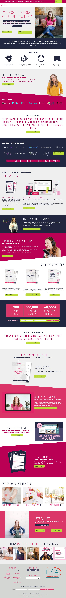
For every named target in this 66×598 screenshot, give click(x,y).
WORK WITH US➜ (57, 153)
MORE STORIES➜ (33, 131)
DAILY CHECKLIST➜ (33, 294)
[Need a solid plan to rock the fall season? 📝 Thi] (6, 553)
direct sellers (16, 43)
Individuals (17, 572)
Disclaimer (26, 596)
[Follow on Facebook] (28, 570)
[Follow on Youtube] (35, 570)
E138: (3, 252)
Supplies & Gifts (8, 576)
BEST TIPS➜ (54, 294)
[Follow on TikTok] (38, 570)
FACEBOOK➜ (40, 530)
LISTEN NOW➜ (7, 256)
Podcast (8, 572)
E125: (3, 246)
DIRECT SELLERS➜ (22, 32)
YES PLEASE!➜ (40, 376)
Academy (8, 573)
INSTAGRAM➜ (56, 530)
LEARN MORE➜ (8, 84)
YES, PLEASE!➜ (8, 209)
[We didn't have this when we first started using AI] (59, 553)
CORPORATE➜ (7, 31)
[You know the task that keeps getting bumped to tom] (19, 553)
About (8, 570)
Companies (17, 573)
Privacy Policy (32, 596)
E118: (3, 249)
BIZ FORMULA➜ (11, 294)
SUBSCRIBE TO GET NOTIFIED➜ (45, 408)
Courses (8, 574)
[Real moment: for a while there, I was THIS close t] (33, 553)
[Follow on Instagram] (31, 570)
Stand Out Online (17, 582)
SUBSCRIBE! (53, 320)
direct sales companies (32, 43)
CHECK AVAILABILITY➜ (31, 229)
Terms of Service (39, 596)
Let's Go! (58, 1)
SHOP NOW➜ (39, 466)
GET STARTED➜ (17, 435)
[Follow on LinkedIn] (33, 570)
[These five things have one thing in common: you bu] (46, 553)
